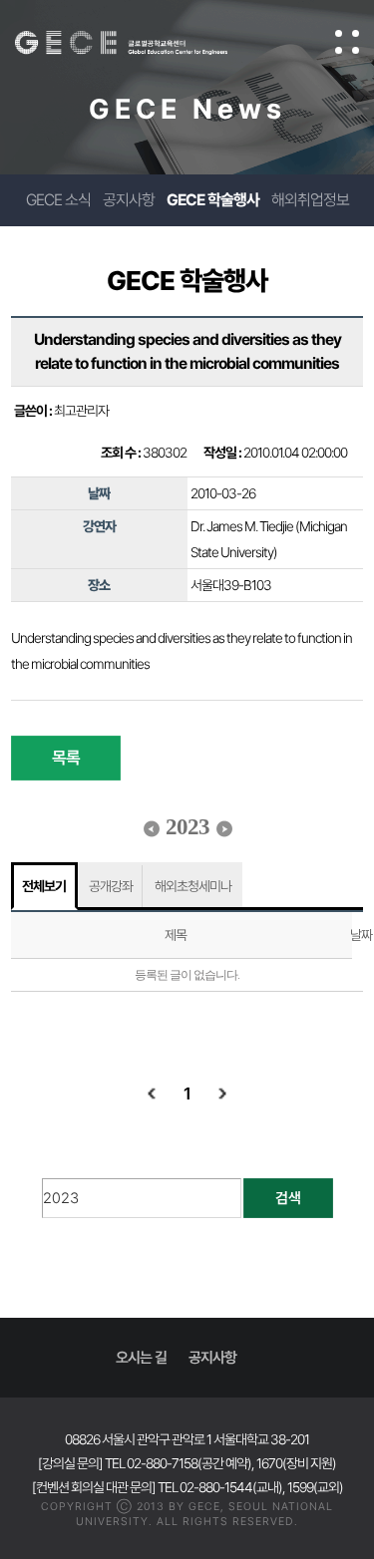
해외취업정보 (310, 199)
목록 (66, 758)
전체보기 (44, 886)
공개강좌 (111, 886)
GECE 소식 (58, 199)
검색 (288, 1198)
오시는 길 (141, 1358)
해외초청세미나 (193, 886)
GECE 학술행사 (213, 199)
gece (141, 43)
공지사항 (129, 199)
